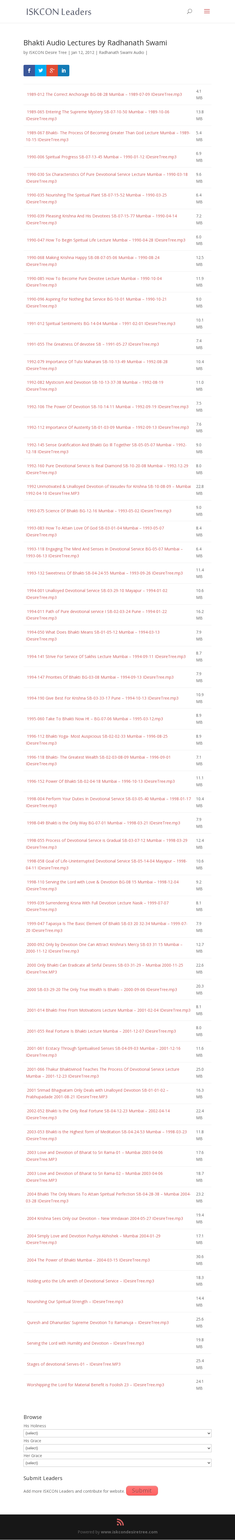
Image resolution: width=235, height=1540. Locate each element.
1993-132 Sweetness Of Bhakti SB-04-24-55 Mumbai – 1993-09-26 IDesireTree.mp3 (104, 573)
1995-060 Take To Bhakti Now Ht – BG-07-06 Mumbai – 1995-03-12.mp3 (94, 718)
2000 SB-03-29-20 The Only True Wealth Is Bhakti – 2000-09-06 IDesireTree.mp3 (101, 989)
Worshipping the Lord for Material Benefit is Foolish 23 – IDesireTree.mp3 (95, 1384)
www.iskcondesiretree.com (129, 1532)
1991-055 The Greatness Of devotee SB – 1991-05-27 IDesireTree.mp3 (92, 344)
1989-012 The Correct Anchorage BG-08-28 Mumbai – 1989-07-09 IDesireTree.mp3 (104, 94)
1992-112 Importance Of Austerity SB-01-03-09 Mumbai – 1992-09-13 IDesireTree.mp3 (107, 427)
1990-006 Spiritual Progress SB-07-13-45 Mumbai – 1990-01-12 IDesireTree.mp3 (101, 156)
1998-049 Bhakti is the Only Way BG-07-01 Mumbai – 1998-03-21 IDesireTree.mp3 (103, 823)
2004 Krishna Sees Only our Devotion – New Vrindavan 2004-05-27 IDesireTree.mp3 (104, 1218)
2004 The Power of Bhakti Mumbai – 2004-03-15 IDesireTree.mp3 (88, 1260)
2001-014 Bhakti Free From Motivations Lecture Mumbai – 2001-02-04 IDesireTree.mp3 (108, 1010)
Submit (142, 1490)
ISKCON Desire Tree (48, 52)
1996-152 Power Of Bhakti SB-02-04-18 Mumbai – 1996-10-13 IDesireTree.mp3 (100, 781)
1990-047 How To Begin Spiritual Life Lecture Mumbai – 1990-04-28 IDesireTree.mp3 (105, 240)
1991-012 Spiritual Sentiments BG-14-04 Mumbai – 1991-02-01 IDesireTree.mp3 (100, 323)
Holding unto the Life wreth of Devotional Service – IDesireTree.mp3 (90, 1281)
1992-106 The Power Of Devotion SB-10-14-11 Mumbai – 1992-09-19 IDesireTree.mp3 (107, 406)
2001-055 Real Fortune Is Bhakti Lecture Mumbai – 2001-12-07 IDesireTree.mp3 (101, 1031)
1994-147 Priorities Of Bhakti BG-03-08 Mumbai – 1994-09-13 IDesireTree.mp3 (100, 677)
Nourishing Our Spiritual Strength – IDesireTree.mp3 (74, 1301)
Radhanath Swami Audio (121, 52)
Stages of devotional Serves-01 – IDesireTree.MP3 (73, 1364)
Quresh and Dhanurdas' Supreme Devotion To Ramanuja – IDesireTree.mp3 (97, 1322)
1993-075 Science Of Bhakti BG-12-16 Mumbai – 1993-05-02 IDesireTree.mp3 (98, 510)
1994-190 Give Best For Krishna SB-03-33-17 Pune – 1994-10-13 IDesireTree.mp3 (102, 698)
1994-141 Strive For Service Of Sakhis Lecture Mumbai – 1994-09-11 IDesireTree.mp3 (106, 656)
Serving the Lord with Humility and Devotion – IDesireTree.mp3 (85, 1343)
